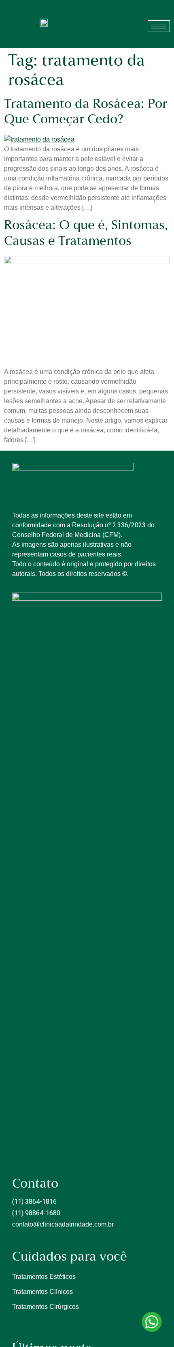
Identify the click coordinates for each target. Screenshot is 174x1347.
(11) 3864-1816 (34, 1201)
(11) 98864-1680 (36, 1213)
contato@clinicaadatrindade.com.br (63, 1224)
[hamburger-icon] (159, 26)
